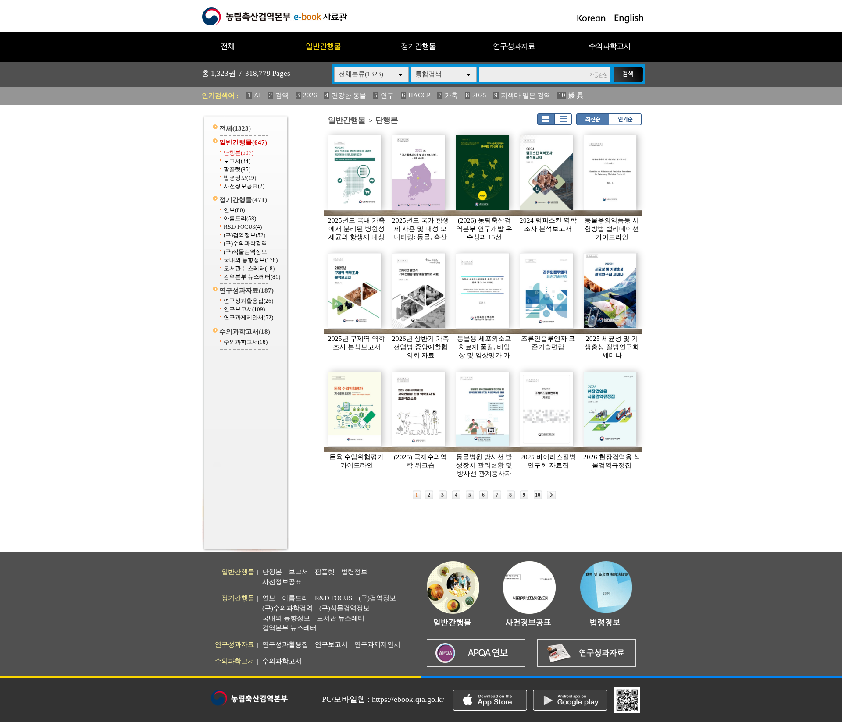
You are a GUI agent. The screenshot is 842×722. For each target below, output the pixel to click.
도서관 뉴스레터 (249, 268)
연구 (387, 95)
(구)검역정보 (244, 235)
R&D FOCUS (243, 226)
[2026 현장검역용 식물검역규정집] (610, 409)
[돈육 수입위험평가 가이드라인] (355, 409)
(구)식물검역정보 (245, 251)
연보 (234, 210)
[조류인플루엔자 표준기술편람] (547, 291)
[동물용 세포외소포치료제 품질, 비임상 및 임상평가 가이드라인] (483, 291)
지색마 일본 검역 (525, 95)
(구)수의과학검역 (245, 243)
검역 (282, 95)
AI (257, 95)
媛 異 (575, 95)
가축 (451, 95)
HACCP (419, 95)
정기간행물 (418, 46)
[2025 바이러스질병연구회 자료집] (547, 409)
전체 (228, 46)
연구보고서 (244, 309)
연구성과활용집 (248, 300)
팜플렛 (237, 169)
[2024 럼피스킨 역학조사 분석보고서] (547, 172)
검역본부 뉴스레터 (252, 276)
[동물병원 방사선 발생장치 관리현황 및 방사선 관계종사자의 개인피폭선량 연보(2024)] (483, 409)
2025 (479, 95)
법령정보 (240, 177)
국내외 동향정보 (251, 260)
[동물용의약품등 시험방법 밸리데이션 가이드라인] (610, 172)
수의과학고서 (610, 46)
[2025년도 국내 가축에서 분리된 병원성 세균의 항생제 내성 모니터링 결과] (355, 172)
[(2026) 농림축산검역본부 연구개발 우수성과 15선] (483, 172)
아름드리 (240, 218)
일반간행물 (323, 46)
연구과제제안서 (248, 317)
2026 (310, 95)
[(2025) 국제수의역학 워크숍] (419, 409)
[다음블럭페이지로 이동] (551, 495)
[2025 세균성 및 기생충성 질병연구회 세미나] (610, 291)
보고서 (237, 161)
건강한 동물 (349, 95)
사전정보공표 (244, 186)
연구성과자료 (514, 46)
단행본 (238, 152)
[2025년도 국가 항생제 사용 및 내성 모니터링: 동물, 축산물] (419, 172)
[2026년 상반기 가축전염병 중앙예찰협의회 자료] (419, 291)
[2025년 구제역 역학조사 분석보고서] (355, 291)
